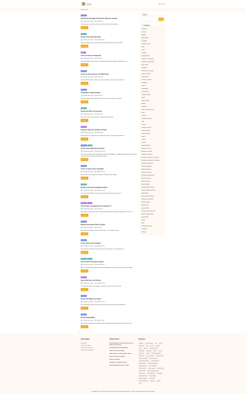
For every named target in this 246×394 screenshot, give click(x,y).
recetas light (159, 373)
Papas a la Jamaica (114, 359)
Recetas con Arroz (146, 148)
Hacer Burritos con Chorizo (91, 280)
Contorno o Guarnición (148, 58)
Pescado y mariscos (147, 118)
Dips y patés (145, 64)
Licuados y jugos (146, 94)
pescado (158, 345)
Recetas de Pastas (146, 172)
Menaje (143, 103)
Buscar (145, 14)
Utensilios (144, 228)
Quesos (144, 136)
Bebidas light (145, 37)
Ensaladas (144, 67)
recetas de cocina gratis (144, 360)
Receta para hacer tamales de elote (94, 187)
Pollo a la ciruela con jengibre (117, 356)
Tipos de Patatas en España (116, 350)
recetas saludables (143, 378)
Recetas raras (145, 205)
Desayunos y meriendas (148, 61)
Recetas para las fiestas (148, 196)
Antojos (144, 31)
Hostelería (144, 82)
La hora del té (145, 91)
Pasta (143, 112)
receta (160, 350)
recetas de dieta (142, 363)
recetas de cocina (153, 358)
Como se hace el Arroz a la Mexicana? (95, 74)
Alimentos (144, 29)
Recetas (83, 52)
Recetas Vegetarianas (147, 214)
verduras (144, 231)
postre (140, 348)
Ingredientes (145, 88)
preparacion (149, 350)
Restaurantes (145, 217)
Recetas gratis (142, 373)
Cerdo (143, 49)
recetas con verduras (143, 358)
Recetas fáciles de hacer (148, 187)
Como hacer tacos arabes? (91, 243)
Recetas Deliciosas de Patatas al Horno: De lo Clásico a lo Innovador (121, 343)
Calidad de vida (146, 43)
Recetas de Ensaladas (152, 363)
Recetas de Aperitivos (147, 163)
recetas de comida (155, 360)
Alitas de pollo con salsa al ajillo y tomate (120, 353)
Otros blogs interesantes (87, 350)
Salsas (143, 220)
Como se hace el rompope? (91, 55)
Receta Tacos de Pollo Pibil (91, 37)
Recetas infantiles (151, 373)
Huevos (143, 85)
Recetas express (146, 181)
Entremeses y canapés (147, 70)
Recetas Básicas (146, 145)
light (147, 345)
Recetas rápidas (146, 202)
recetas (144, 139)
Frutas (160, 343)
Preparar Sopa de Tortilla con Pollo (94, 130)
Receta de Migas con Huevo (91, 299)
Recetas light (145, 193)
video (140, 383)
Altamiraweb (151, 391)
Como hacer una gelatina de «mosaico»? (96, 206)
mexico (152, 345)
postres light (141, 350)
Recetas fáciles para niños (148, 190)
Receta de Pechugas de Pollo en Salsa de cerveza (99, 18)
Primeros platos (146, 133)
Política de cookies (86, 345)
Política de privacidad (86, 347)
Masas (143, 97)
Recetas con (141, 355)
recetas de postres (143, 365)
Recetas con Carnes (147, 151)
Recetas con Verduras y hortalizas (151, 160)
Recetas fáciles (146, 184)
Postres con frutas (146, 127)
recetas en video (142, 368)
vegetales (152, 380)
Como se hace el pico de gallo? (92, 169)
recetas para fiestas (143, 375)
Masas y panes (145, 100)
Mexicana (83, 15)
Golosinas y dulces (146, 79)
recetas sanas (145, 208)
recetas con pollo (160, 355)
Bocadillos (144, 40)
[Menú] (159, 3)
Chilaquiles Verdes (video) (90, 93)
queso (155, 350)
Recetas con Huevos (147, 154)
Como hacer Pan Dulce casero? (92, 262)
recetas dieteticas (153, 365)
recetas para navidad (147, 199)
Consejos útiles (146, 55)
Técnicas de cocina (147, 226)
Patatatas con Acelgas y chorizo (118, 362)
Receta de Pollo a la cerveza (91, 111)
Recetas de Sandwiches (148, 175)
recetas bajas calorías (156, 353)
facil (156, 343)
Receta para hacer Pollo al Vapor (93, 224)
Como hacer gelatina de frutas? (92, 148)
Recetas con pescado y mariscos (150, 157)
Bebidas (144, 34)
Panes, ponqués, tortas (148, 109)
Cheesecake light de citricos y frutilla (119, 365)
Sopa (143, 223)
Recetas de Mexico (146, 169)
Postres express (146, 130)
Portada (82, 9)
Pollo (143, 121)
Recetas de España (147, 166)
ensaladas (141, 343)
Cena (143, 46)
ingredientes (141, 345)
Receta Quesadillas (88, 317)
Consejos (144, 52)
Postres (90, 145)
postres (145, 348)
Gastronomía (145, 76)
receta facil (141, 353)
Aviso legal (83, 343)
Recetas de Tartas (146, 178)
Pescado (144, 115)
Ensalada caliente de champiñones (118, 347)
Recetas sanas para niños (148, 211)
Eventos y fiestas (146, 73)
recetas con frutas (150, 355)
